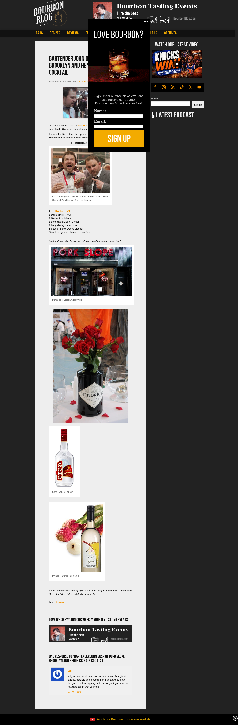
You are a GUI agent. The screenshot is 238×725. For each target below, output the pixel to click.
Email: (100, 121)
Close (145, 21)
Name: (100, 110)
